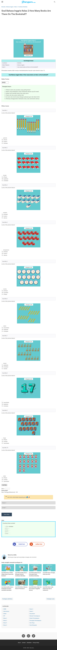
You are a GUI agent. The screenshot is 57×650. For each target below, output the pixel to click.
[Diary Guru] (28, 2)
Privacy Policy (36, 642)
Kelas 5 (31, 609)
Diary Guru (32, 647)
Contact (24, 642)
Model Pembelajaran (34, 618)
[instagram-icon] (23, 636)
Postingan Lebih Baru (7, 598)
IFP (4, 615)
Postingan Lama (50, 598)
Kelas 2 (5, 620)
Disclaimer (29, 642)
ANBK (4, 609)
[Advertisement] (28, 28)
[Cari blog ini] (55, 2)
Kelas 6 (31, 611)
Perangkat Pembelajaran (35, 620)
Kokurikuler (32, 613)
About (19, 642)
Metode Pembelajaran (35, 615)
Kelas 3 (5, 622)
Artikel (4, 613)
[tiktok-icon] (33, 636)
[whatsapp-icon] (28, 636)
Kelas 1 (5, 618)
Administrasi (6, 611)
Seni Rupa (32, 622)
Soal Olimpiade (33, 625)
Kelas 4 (5, 625)
